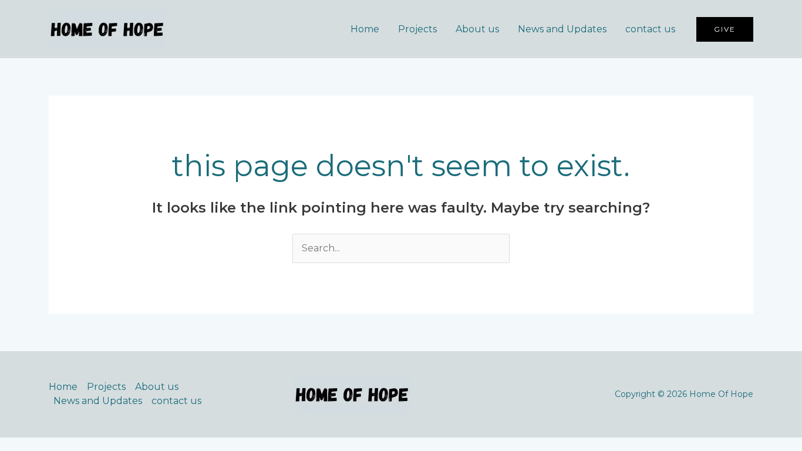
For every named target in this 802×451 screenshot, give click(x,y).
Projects (417, 29)
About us (477, 29)
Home (365, 29)
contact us (650, 29)
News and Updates (562, 29)
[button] (724, 29)
